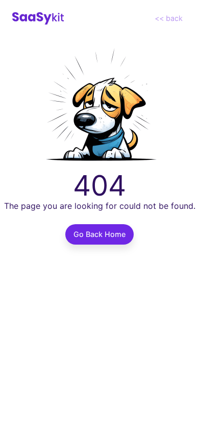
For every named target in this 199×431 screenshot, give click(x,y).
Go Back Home (99, 234)
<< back (169, 18)
